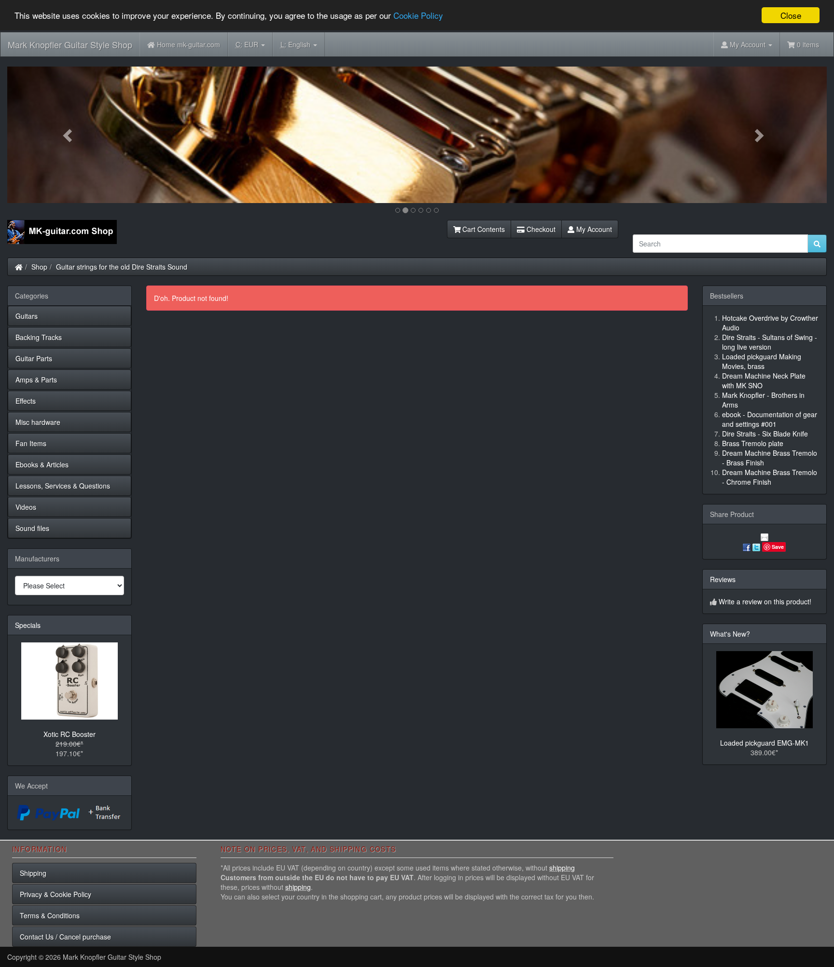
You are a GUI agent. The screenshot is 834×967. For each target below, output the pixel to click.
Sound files (32, 528)
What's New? (730, 634)
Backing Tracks (38, 337)
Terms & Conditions (50, 915)
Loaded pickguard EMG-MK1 (764, 743)
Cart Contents (482, 229)
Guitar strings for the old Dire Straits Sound (121, 267)
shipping (562, 867)
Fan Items (30, 443)
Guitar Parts (33, 358)
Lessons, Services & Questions (62, 485)
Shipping (33, 873)
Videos (25, 507)
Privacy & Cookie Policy (55, 894)
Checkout (540, 229)
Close (790, 15)
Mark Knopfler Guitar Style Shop (70, 44)
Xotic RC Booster (69, 734)
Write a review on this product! (765, 601)
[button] (68, 135)
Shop (39, 267)
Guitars (26, 316)
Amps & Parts (36, 379)
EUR (248, 44)
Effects (25, 401)
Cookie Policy (418, 16)
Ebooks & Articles (42, 464)
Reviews (723, 579)
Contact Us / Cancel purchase (65, 936)
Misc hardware (37, 422)
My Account (593, 229)
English (296, 44)
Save (778, 546)
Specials (28, 625)
